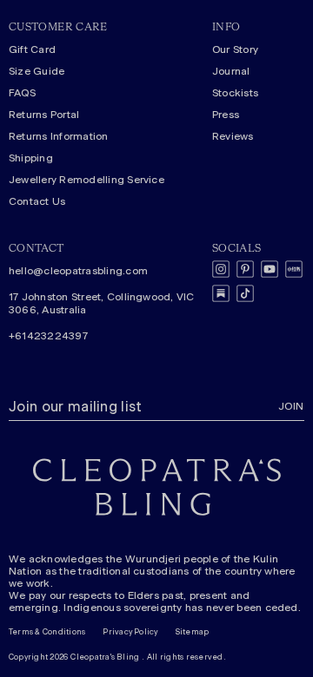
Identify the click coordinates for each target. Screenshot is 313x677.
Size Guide (36, 71)
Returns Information (59, 136)
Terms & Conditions (47, 632)
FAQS (22, 93)
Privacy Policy (130, 632)
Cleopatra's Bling (104, 657)
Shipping (31, 158)
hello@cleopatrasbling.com (78, 271)
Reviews (233, 136)
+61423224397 (48, 336)
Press (225, 114)
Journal (231, 71)
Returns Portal (44, 114)
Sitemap (193, 632)
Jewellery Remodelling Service (86, 179)
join (291, 406)
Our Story (235, 49)
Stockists (235, 93)
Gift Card (32, 49)
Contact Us (37, 201)
